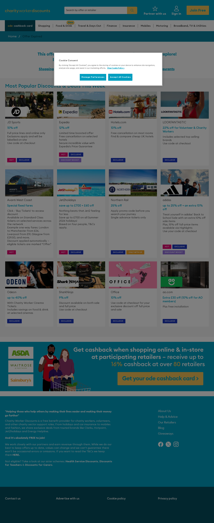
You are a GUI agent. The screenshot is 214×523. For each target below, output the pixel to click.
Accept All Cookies (120, 77)
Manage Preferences (92, 77)
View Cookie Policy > (115, 68)
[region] (108, 69)
